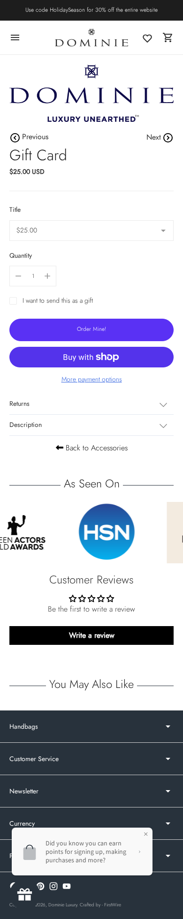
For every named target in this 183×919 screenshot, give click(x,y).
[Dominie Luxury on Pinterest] (40, 886)
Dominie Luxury (62, 904)
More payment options (91, 379)
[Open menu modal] (15, 37)
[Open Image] (91, 93)
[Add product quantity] (47, 276)
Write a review (91, 635)
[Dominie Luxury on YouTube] (66, 886)
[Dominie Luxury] (91, 37)
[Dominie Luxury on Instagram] (53, 886)
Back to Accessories (95, 447)
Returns (19, 403)
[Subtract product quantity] (18, 276)
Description (25, 424)
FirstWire (112, 904)
